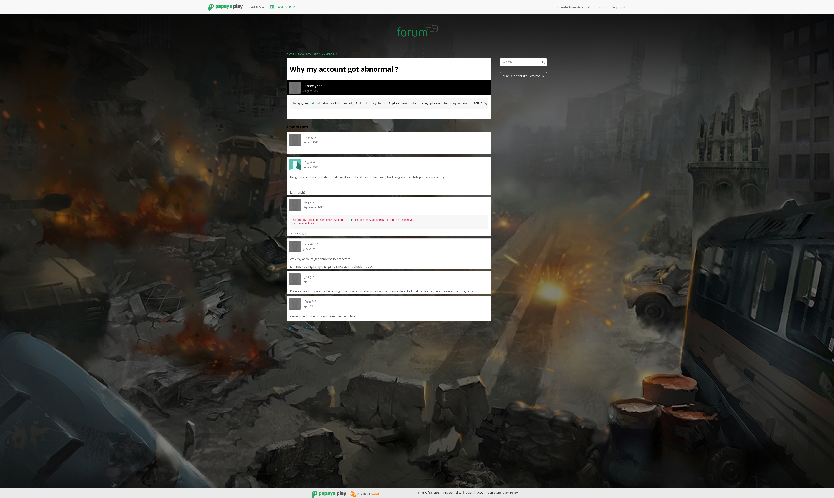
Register (306, 327)
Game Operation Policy (502, 493)
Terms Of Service (427, 493)
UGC (480, 493)
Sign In (291, 327)
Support (619, 7)
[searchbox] (523, 62)
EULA (469, 493)
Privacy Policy (452, 493)
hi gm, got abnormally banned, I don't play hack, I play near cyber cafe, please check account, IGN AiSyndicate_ (390, 103)
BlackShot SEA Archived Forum (523, 76)
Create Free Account (573, 7)
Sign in (601, 7)
